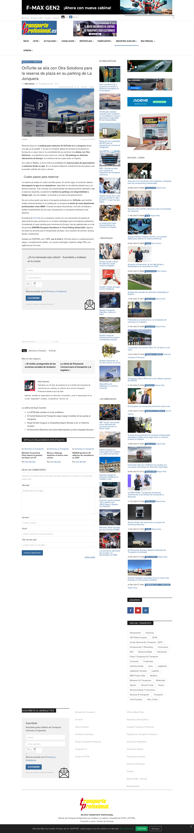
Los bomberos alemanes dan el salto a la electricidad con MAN (109, 552)
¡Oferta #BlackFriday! (135, 712)
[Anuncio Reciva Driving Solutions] (149, 66)
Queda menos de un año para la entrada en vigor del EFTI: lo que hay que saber (109, 198)
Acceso (48, 18)
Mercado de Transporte (85, 712)
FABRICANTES (150, 299)
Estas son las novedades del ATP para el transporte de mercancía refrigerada (109, 144)
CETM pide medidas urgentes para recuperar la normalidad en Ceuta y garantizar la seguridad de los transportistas (109, 115)
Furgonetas (148, 661)
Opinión (27, 50)
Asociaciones (135, 632)
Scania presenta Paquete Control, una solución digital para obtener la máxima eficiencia (147, 237)
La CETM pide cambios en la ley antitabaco (45, 412)
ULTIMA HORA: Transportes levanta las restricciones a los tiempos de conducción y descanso (146, 494)
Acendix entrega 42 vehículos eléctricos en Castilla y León (108, 477)
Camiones (149, 632)
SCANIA (147, 243)
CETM (35, 41)
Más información (126, 829)
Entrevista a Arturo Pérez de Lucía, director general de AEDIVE (149, 379)
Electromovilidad (145, 651)
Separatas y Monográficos (138, 719)
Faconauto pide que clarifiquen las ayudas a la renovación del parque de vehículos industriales (148, 465)
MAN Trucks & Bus (137, 675)
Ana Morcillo (30, 461)
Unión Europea (136, 699)
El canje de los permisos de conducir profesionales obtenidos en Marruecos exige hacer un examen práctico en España (149, 437)
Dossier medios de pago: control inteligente (109, 287)
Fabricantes (103, 41)
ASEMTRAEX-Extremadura (154, 411)
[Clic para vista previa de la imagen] (58, 112)
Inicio (26, 41)
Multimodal (147, 41)
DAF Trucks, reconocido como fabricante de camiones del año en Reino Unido (109, 425)
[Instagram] (145, 610)
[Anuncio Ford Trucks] (97, 7)
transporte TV (81, 749)
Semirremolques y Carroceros (158, 585)
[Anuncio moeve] (149, 101)
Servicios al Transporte (31, 62)
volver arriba (90, 557)
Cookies (130, 771)
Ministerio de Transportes (140, 680)
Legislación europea (138, 670)
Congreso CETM (82, 756)
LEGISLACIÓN (150, 188)
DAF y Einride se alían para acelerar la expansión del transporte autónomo (109, 171)
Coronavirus (163, 647)
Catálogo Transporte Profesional (140, 727)
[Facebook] (130, 610)
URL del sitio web (29, 539)
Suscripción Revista (135, 749)
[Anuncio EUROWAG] (149, 84)
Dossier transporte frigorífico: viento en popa (107, 312)
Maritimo (153, 675)
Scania (161, 685)
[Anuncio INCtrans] (122, 28)
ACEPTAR (141, 829)
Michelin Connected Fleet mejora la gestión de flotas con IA (32, 455)
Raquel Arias (161, 188)
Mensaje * (26, 485)
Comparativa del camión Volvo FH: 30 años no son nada (149, 348)
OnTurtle (36, 218)
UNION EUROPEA (151, 557)
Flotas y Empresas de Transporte (144, 656)
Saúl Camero (29, 84)
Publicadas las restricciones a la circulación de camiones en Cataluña (147, 320)
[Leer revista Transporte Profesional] (149, 131)
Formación (134, 661)
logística (155, 670)
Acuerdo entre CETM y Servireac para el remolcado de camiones (149, 209)
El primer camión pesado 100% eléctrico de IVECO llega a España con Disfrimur (109, 503)
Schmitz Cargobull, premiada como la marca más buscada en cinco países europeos (148, 578)
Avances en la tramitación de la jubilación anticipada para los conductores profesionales (149, 182)
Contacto (56, 18)
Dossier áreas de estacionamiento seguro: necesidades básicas (109, 337)
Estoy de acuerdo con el (46, 291)
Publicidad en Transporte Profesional (142, 734)
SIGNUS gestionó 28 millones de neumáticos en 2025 (83, 455)
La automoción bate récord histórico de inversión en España (107, 225)
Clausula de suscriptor (136, 756)
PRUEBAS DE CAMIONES (154, 354)
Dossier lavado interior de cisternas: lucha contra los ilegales (108, 263)
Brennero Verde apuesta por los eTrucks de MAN (109, 528)
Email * (25, 528)
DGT (132, 651)
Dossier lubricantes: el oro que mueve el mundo (109, 361)
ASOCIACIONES (150, 271)
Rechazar (156, 829)
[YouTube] (138, 610)
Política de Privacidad (136, 764)
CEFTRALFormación (138, 637)
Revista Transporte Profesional (88, 741)
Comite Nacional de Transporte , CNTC (146, 642)
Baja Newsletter (133, 786)
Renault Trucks (147, 685)
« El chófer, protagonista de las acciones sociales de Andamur (40, 365)
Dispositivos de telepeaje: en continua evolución (108, 386)
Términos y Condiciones (56, 291)
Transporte (158, 694)
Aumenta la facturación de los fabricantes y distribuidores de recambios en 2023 (146, 265)
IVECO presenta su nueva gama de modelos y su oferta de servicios (109, 451)
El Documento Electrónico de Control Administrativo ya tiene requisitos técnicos (60, 429)
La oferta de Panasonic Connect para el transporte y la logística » (75, 367)
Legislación (67, 41)
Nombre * (26, 517)
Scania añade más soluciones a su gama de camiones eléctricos (146, 523)
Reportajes (86, 41)
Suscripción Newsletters (137, 741)
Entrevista (149, 385)
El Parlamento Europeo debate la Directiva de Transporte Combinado (147, 551)
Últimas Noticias (82, 727)
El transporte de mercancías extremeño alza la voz (149, 406)
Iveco (150, 666)
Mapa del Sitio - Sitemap (137, 778)
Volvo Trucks (152, 699)
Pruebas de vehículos (84, 734)
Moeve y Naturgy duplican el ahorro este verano (57, 455)
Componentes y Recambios (141, 647)
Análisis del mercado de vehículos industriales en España (148, 293)
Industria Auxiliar (125, 41)
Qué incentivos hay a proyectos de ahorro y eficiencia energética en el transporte (109, 87)
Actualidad (50, 41)
